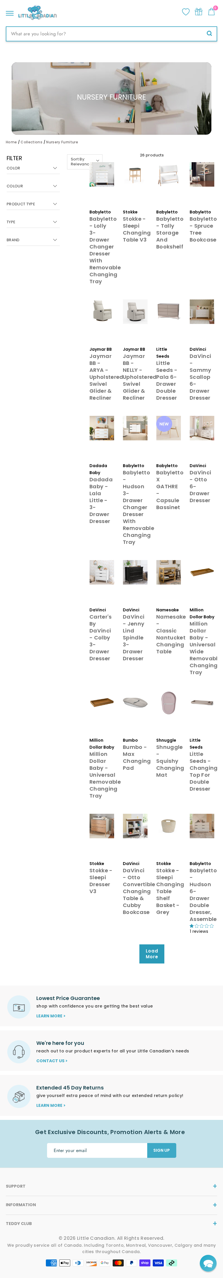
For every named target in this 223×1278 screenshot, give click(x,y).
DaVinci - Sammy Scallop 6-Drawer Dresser (200, 376)
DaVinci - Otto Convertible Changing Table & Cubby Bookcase (139, 891)
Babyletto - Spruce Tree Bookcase (203, 229)
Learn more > (51, 1016)
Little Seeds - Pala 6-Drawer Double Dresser (166, 380)
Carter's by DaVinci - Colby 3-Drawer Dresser (100, 637)
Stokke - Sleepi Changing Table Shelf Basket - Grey (170, 891)
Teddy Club (19, 1223)
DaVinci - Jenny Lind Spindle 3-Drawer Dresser (133, 637)
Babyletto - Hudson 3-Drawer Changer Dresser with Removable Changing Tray (138, 507)
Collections (31, 142)
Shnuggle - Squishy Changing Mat (170, 760)
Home (11, 142)
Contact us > (52, 1061)
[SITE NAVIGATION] (10, 11)
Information (21, 1205)
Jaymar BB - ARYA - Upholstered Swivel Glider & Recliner (106, 376)
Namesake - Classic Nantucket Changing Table (171, 634)
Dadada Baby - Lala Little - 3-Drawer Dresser (101, 500)
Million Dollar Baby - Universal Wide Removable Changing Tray (205, 648)
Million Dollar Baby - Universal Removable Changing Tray (105, 774)
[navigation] (33, 204)
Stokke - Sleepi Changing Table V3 (137, 229)
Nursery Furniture (62, 142)
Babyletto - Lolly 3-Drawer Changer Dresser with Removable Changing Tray (105, 250)
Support (16, 1186)
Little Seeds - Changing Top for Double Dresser (204, 771)
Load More (152, 954)
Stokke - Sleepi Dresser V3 (101, 881)
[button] (208, 1263)
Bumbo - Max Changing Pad (137, 757)
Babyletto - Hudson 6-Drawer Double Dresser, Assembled (205, 895)
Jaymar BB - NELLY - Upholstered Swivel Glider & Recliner (140, 376)
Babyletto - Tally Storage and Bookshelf (170, 232)
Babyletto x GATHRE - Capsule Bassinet (170, 490)
